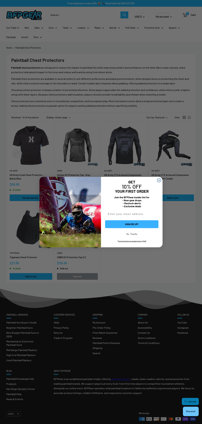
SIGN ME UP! (132, 224)
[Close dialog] (159, 180)
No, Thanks (131, 234)
